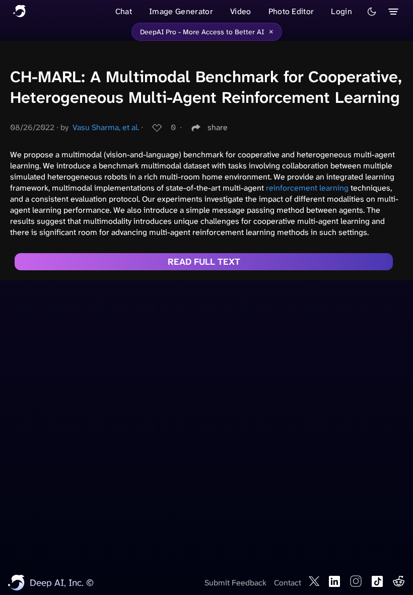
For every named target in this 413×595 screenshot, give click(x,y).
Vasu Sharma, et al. (106, 127)
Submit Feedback (235, 582)
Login (341, 11)
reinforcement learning (307, 188)
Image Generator (181, 11)
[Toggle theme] (372, 12)
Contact (287, 582)
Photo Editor (291, 11)
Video (240, 11)
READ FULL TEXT (204, 262)
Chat (123, 11)
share (218, 127)
